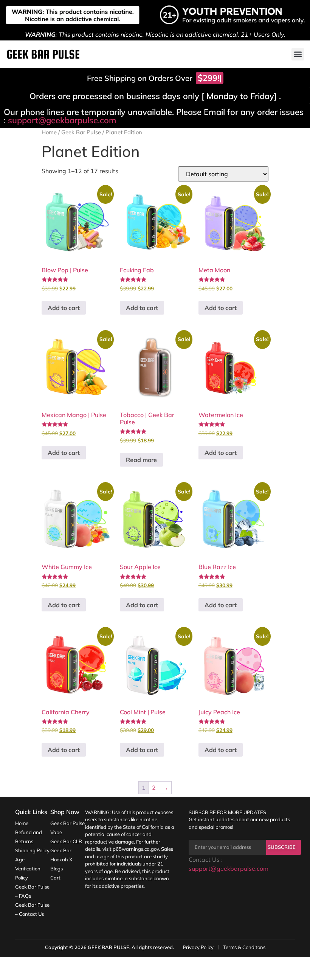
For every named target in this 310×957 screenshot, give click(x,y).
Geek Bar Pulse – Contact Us (32, 909)
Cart (55, 878)
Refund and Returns (28, 836)
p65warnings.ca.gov (136, 849)
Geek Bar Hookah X (61, 854)
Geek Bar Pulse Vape (67, 827)
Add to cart (64, 308)
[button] (297, 54)
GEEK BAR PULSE (108, 947)
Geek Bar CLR (66, 841)
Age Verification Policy (27, 868)
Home (49, 132)
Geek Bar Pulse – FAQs (32, 891)
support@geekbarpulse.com (62, 120)
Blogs (56, 868)
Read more (141, 460)
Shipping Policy (32, 850)
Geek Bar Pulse (81, 132)
